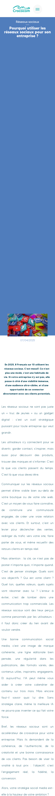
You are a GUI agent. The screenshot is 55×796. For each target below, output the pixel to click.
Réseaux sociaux (27, 22)
